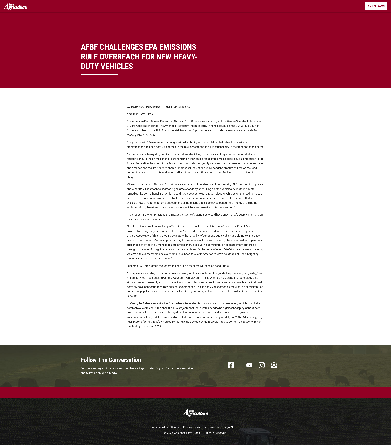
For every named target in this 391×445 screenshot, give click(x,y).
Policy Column (153, 107)
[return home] (15, 6)
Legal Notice (231, 427)
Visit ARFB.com (376, 5)
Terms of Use (212, 427)
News (141, 107)
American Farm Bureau (166, 427)
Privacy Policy (191, 427)
